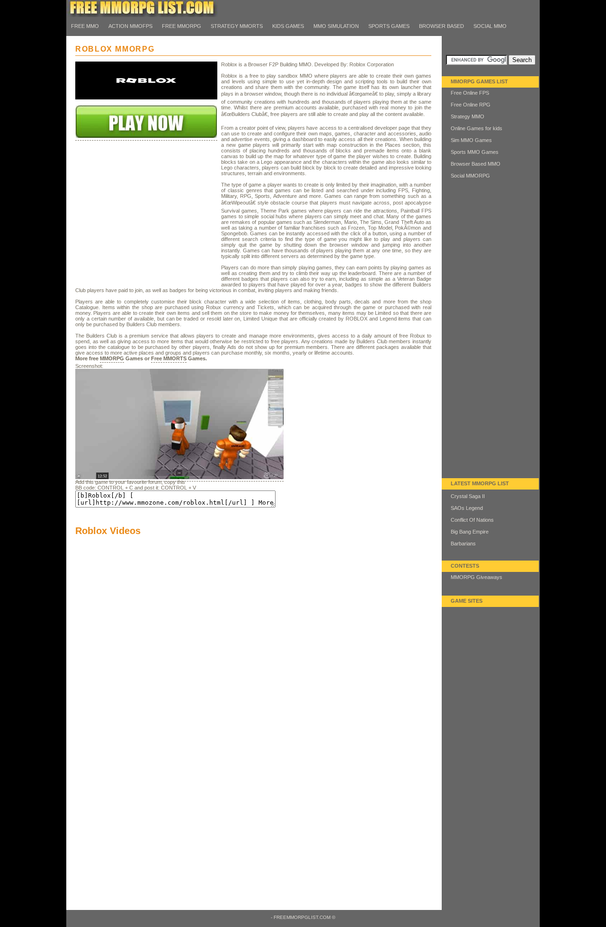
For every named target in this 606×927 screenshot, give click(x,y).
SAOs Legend (467, 508)
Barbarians (463, 543)
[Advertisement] (146, 226)
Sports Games (389, 26)
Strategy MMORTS (237, 26)
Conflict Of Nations (472, 520)
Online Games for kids (476, 128)
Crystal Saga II (468, 496)
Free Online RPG (470, 104)
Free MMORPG (181, 26)
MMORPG (112, 358)
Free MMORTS (169, 358)
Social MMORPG (470, 175)
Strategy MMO (467, 116)
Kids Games (288, 26)
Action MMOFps (130, 26)
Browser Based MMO (475, 164)
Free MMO (85, 26)
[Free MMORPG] (142, 15)
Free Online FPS (470, 93)
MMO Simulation (336, 26)
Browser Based (441, 26)
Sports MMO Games (475, 152)
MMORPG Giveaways (476, 577)
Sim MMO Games (471, 140)
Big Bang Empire (470, 532)
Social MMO (490, 26)
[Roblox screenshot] (179, 477)
